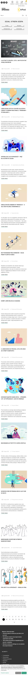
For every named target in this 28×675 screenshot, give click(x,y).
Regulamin (5, 660)
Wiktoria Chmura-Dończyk (18, 595)
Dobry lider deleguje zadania (10, 301)
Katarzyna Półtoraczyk (17, 309)
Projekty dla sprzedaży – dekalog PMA (13, 587)
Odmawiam (18, 672)
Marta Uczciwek (16, 68)
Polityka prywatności (7, 659)
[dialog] (14, 670)
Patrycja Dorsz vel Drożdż (17, 499)
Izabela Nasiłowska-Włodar (18, 165)
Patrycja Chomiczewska (17, 357)
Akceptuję (24, 672)
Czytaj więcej (4, 82)
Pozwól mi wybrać (5, 672)
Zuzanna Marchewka (17, 547)
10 (12, 619)
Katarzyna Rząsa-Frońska (18, 116)
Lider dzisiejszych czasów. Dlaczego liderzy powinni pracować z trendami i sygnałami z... (13, 110)
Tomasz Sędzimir (16, 451)
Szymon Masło (15, 405)
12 (19, 619)
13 (22, 619)
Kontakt (4, 662)
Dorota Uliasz (15, 261)
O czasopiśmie (6, 655)
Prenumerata (5, 657)
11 (16, 619)
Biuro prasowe (6, 664)
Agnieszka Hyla (15, 213)
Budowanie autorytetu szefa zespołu (13, 443)
